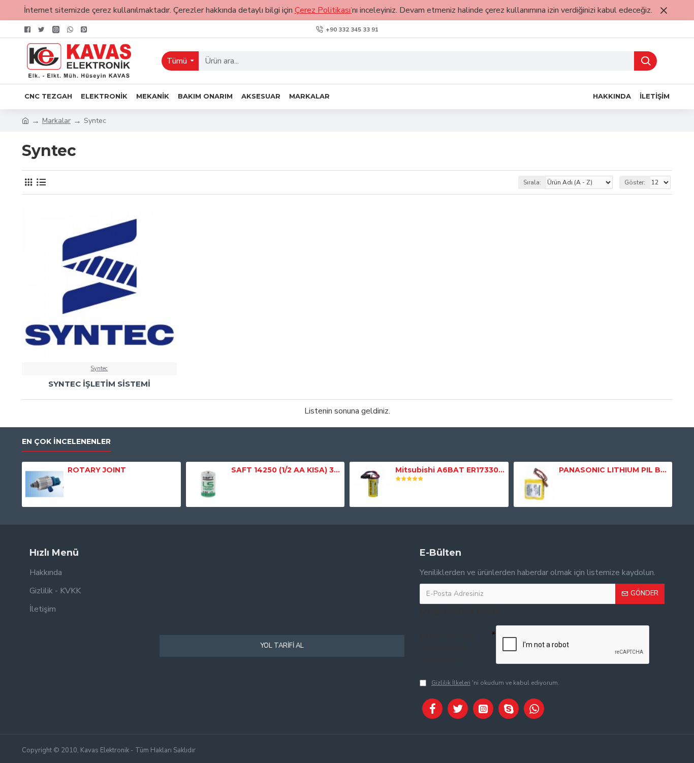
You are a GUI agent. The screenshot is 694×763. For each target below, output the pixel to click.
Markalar (56, 120)
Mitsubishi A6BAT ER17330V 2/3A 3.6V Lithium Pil (450, 469)
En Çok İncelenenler (66, 441)
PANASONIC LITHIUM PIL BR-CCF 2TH (614, 469)
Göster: (634, 182)
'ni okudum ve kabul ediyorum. (495, 683)
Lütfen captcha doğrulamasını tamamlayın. (446, 647)
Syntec (99, 368)
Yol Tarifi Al (282, 645)
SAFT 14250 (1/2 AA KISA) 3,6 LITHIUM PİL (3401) (286, 469)
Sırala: (532, 182)
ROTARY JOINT (97, 469)
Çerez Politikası (323, 10)
